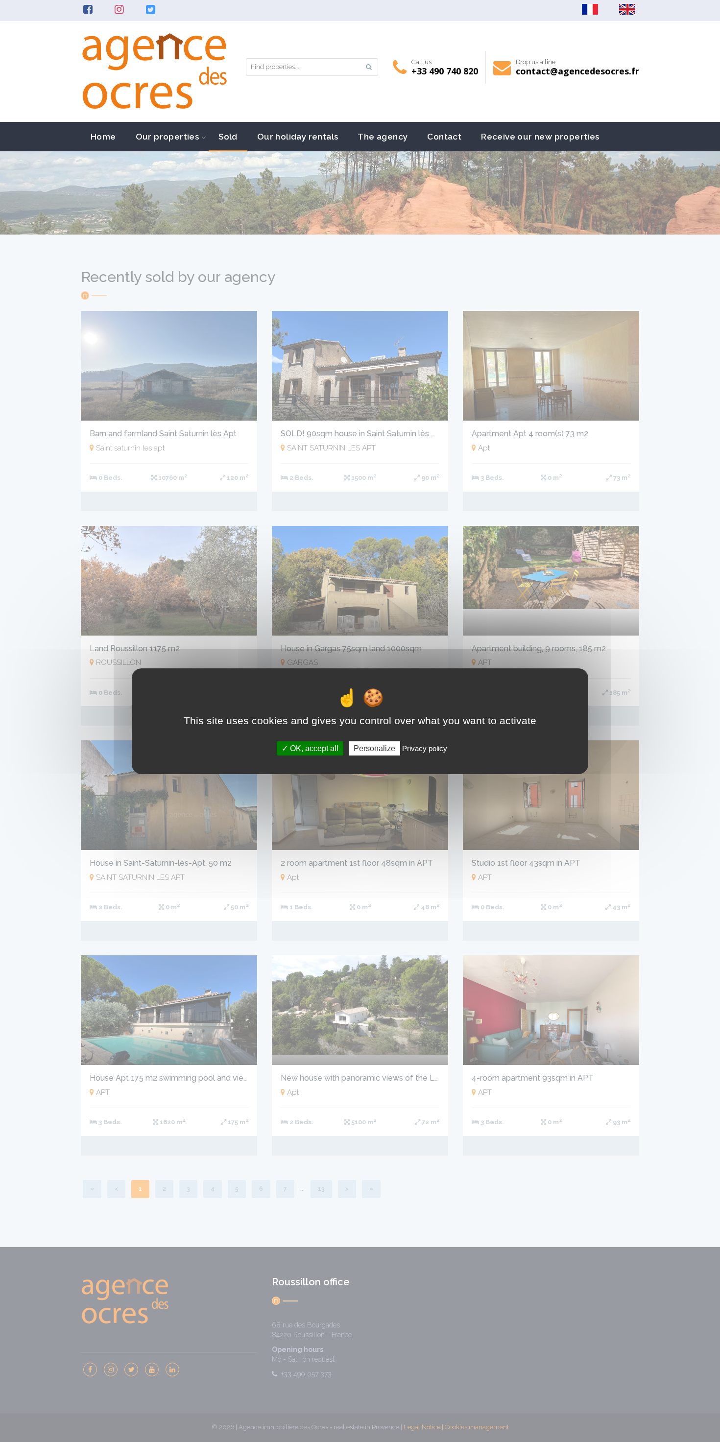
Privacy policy (424, 748)
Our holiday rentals (297, 137)
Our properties (167, 137)
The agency (383, 137)
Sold (228, 137)
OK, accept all (313, 748)
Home (103, 137)
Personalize (374, 748)
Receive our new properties (540, 137)
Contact (444, 137)
